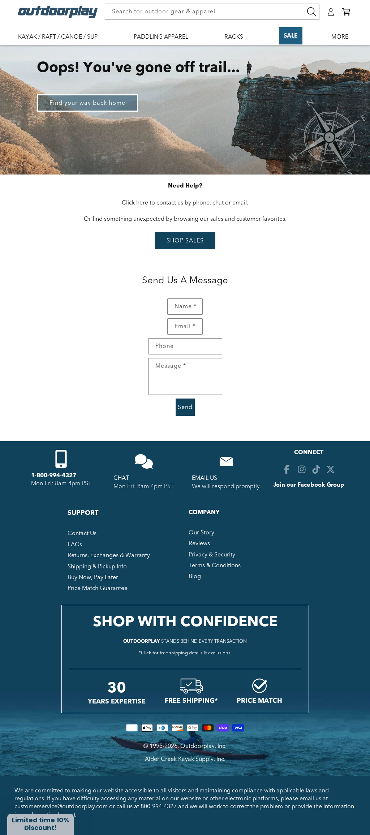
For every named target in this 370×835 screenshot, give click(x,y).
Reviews (199, 543)
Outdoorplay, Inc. (203, 746)
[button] (346, 12)
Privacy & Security (212, 555)
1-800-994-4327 (53, 475)
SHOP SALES (185, 241)
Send (185, 407)
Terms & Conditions (215, 565)
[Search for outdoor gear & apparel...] (311, 12)
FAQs (75, 544)
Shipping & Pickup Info (97, 567)
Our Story (201, 533)
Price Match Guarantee (98, 588)
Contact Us (82, 533)
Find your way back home (87, 103)
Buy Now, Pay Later (93, 577)
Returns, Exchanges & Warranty (109, 555)
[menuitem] (61, 41)
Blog (195, 576)
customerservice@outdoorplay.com (61, 806)
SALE (291, 36)
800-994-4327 (159, 806)
